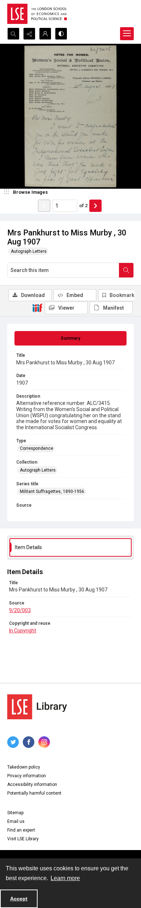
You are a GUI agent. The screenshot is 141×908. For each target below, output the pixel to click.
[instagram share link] (44, 742)
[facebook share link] (28, 742)
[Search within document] (126, 270)
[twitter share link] (13, 742)
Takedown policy (23, 767)
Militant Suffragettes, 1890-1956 (52, 491)
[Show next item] (95, 206)
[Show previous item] (44, 206)
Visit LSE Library (23, 838)
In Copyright (22, 630)
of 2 (83, 205)
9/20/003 (20, 610)
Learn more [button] (65, 878)
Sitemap (15, 812)
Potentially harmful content (34, 793)
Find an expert (21, 830)
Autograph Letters (29, 251)
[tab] (70, 338)
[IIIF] (37, 307)
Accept (18, 898)
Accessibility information (32, 784)
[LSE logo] (37, 14)
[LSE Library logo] (37, 706)
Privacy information (26, 775)
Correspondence (36, 448)
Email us (16, 821)
